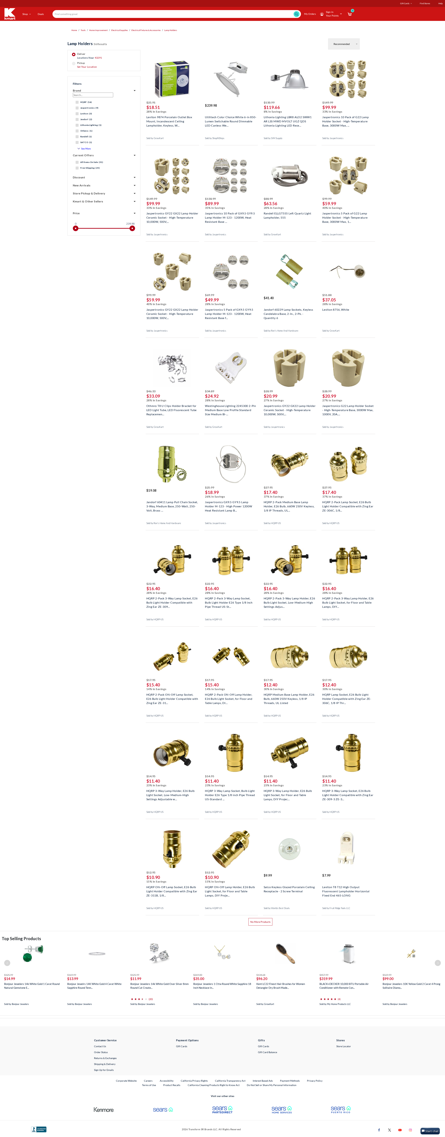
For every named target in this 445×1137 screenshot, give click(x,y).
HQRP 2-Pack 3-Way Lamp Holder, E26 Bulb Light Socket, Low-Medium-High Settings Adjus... (289, 602)
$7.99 (326, 875)
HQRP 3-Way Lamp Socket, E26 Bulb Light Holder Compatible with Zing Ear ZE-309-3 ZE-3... (347, 794)
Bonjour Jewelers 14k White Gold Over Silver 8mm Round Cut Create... (159, 985)
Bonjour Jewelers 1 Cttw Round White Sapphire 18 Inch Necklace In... (222, 985)
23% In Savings (156, 785)
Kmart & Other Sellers (88, 201)
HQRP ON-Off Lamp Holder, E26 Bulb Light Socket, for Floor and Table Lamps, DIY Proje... (230, 890)
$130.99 (269, 102)
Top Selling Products (21, 938)
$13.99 (72, 979)
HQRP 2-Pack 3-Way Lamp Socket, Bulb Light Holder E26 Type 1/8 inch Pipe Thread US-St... (229, 602)
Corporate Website (126, 1080)
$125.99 (8, 974)
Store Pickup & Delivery (89, 193)
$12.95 (151, 872)
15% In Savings (156, 881)
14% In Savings (156, 689)
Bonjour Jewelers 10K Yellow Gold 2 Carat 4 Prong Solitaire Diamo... (411, 985)
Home (74, 30)
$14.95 (151, 776)
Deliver (89, 56)
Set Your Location (87, 66)
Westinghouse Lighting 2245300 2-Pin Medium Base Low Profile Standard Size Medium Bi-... (230, 409)
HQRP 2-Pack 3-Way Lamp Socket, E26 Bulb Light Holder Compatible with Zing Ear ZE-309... (172, 602)
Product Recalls (172, 1085)
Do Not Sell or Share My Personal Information (271, 1085)
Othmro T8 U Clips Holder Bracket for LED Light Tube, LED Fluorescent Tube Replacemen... (171, 409)
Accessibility (166, 1080)
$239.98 (211, 105)
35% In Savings (215, 207)
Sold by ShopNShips (214, 138)
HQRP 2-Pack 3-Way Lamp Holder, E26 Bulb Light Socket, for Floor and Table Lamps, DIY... (348, 602)
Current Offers (83, 155)
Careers (148, 1080)
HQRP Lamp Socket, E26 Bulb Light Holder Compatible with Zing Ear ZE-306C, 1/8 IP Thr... (346, 698)
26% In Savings (215, 496)
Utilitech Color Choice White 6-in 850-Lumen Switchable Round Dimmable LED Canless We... (230, 120)
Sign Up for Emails (104, 1069)
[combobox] (176, 14)
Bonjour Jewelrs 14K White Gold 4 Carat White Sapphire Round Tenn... (94, 985)
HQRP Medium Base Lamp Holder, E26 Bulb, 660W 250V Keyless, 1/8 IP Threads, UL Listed (289, 698)
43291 (98, 57)
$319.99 (326, 979)
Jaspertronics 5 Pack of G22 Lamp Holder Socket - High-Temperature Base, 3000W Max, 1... (345, 217)
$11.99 (135, 979)
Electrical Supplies (119, 30)
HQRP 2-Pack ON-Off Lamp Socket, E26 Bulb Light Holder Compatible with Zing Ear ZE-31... (172, 698)
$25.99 (209, 487)
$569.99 (387, 974)
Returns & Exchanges (105, 1058)
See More (86, 148)
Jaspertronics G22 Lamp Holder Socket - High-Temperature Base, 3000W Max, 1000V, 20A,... (348, 409)
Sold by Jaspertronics (332, 138)
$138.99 (210, 198)
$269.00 (197, 974)
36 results (87, 43)
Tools (83, 30)
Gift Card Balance (267, 1052)
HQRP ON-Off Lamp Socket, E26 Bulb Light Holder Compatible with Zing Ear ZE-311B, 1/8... (171, 890)
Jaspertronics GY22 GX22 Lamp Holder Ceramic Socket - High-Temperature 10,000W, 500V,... (172, 217)
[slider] (75, 228)
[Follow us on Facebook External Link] (379, 1129)
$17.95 (151, 680)
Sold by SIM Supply (273, 138)
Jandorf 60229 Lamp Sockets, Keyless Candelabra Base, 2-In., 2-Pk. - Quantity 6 (288, 313)
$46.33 (151, 391)
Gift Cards (181, 1046)
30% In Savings (274, 689)
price (76, 213)
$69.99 (209, 295)
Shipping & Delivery (104, 1064)
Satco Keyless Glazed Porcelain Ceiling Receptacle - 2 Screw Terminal (289, 889)
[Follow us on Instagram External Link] (410, 1129)
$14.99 (9, 979)
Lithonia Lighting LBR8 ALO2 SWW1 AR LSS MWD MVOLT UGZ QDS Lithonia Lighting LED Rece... (288, 120)
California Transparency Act (230, 1080)
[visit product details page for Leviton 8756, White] (348, 272)
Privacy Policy (314, 1080)
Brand (77, 90)
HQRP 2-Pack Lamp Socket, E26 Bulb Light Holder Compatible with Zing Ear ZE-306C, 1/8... (347, 505)
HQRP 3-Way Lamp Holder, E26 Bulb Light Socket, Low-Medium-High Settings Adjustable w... (170, 794)
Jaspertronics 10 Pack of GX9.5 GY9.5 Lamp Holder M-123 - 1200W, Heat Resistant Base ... (230, 217)
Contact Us (100, 1046)
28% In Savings (156, 111)
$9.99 (268, 875)
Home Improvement (98, 30)
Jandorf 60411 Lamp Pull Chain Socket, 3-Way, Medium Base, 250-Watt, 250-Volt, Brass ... (172, 505)
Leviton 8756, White (335, 309)
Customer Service (105, 1040)
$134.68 (260, 974)
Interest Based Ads (263, 1080)
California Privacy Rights (194, 1080)
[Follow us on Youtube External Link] (400, 1129)
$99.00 (388, 979)
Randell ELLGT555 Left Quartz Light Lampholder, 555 (287, 215)
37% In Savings (274, 496)
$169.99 (71, 974)
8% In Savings (273, 111)
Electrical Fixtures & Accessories (146, 30)
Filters (77, 83)
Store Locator (343, 1046)
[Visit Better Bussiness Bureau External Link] (38, 1129)
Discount (79, 177)
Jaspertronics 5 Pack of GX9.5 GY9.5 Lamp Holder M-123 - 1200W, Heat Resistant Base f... (229, 313)
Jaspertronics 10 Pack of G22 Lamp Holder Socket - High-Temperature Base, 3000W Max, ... (345, 120)
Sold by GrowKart (155, 138)
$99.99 (326, 198)
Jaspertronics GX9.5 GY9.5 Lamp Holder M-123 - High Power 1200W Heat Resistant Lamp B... (228, 505)
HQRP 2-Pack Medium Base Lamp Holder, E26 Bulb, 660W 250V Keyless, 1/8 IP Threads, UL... (289, 505)
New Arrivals (82, 185)
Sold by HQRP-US (272, 523)
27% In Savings (274, 400)
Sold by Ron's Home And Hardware (281, 330)
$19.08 (151, 490)
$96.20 (261, 979)
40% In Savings (332, 207)
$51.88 (326, 295)
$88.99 (268, 198)
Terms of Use (149, 1085)
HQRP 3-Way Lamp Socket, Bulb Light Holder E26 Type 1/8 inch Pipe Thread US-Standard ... (230, 794)
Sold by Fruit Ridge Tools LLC (336, 908)
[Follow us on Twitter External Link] (389, 1129)
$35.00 (198, 979)
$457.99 (323, 974)
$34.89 (209, 391)
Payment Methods (290, 1080)
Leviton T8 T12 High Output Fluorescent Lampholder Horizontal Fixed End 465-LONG (345, 890)
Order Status (101, 1052)
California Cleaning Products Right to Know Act (214, 1085)
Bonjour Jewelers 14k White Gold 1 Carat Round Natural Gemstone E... (32, 985)
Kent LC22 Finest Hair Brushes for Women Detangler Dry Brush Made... (280, 985)
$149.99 (327, 102)
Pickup (87, 65)
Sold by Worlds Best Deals (277, 908)
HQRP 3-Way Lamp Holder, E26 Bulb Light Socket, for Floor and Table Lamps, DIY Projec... (288, 794)
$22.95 (151, 583)
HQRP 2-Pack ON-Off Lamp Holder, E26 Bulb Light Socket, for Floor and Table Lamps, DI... (228, 698)
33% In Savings (332, 111)
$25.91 (151, 102)
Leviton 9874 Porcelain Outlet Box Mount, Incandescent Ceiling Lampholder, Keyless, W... (169, 120)
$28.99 (268, 391)
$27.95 (268, 487)
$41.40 (269, 298)
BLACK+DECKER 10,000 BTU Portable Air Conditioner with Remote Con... (344, 985)
